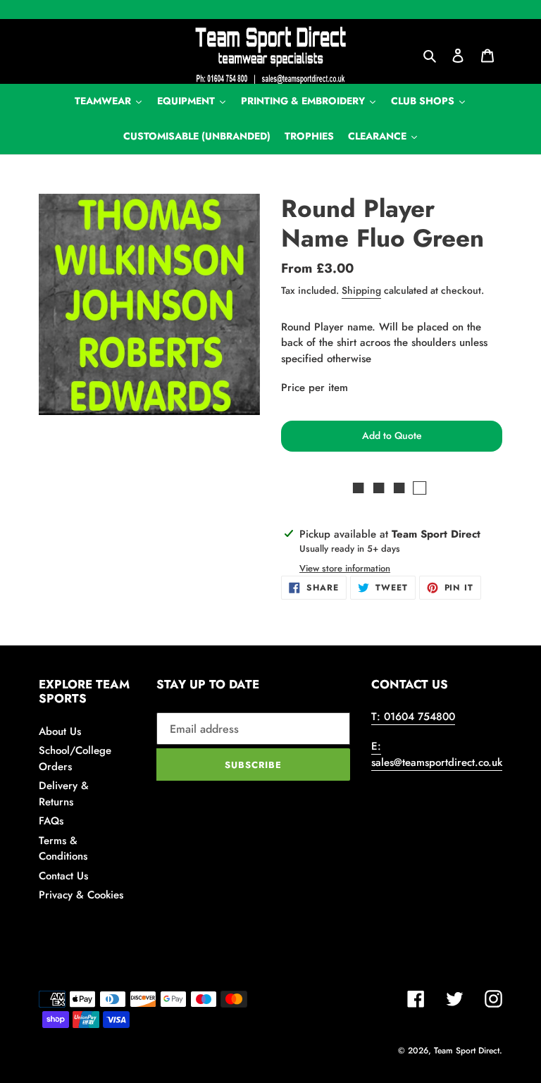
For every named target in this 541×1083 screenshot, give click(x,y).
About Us (60, 731)
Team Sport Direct (466, 1050)
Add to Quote (392, 435)
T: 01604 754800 (413, 716)
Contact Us (63, 876)
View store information (344, 568)
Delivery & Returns (64, 794)
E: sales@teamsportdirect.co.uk (436, 754)
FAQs (51, 821)
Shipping (361, 290)
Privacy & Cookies (81, 895)
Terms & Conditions (63, 849)
